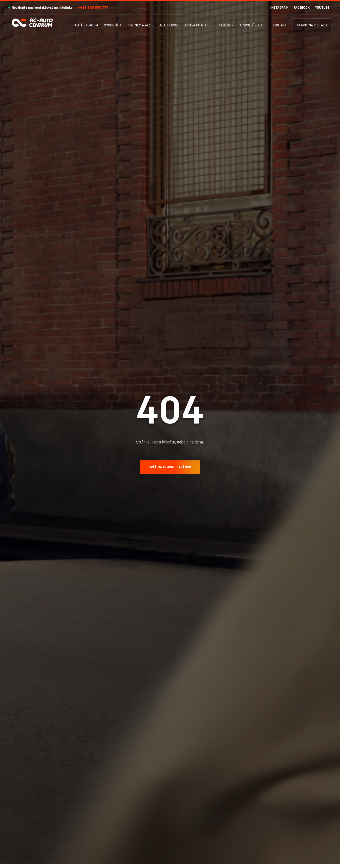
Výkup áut (112, 25)
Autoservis (168, 25)
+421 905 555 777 (93, 7)
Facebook (302, 7)
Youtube (322, 7)
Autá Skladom (86, 25)
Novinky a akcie (140, 25)
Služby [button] (225, 25)
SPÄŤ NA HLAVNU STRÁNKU (170, 466)
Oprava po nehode (198, 25)
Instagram (279, 7)
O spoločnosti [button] (251, 25)
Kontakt (280, 25)
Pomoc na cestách (312, 25)
